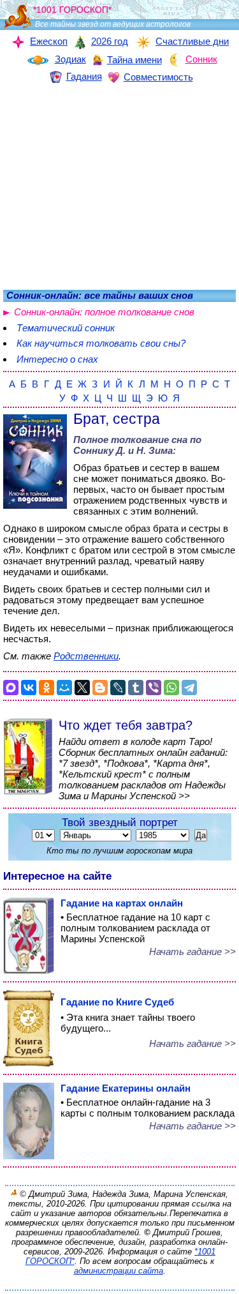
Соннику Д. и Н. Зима (123, 450)
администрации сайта (118, 1270)
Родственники (86, 656)
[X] (82, 687)
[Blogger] (100, 687)
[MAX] (10, 687)
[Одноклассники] (46, 687)
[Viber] (153, 687)
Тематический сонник (66, 327)
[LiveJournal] (118, 687)
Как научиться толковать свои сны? (101, 343)
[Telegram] (189, 687)
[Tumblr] (135, 687)
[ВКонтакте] (28, 687)
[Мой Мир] (64, 687)
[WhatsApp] (171, 687)
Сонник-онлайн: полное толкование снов (104, 311)
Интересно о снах (57, 359)
